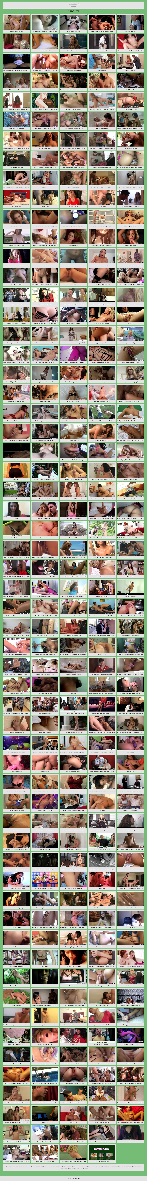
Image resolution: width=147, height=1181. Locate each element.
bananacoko (73, 6)
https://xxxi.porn (73, 4)
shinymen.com (76, 1178)
